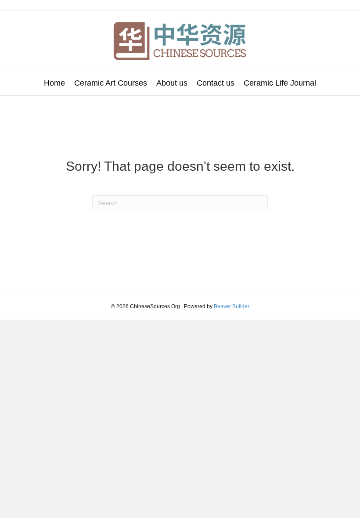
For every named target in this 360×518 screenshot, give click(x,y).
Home (54, 83)
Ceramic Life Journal (280, 83)
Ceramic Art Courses (110, 83)
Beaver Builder (231, 306)
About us (171, 83)
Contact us (215, 83)
